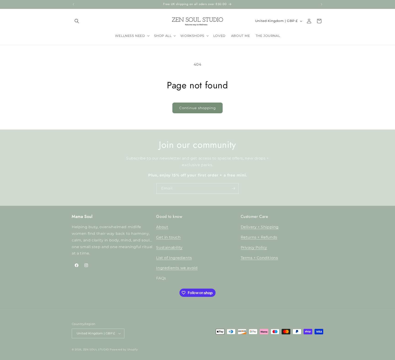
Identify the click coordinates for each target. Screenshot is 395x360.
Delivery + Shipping (260, 227)
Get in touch (168, 237)
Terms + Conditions (259, 258)
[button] (77, 21)
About (162, 227)
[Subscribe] (233, 188)
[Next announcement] (322, 4)
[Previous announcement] (73, 4)
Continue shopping (197, 108)
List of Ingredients (174, 258)
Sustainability (169, 247)
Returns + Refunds (259, 237)
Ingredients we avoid (177, 268)
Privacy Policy (254, 247)
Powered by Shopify (124, 349)
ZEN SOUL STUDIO (96, 349)
